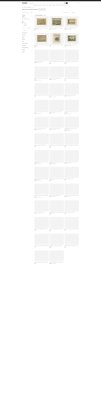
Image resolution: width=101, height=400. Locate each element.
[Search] (31, 12)
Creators (25, 7)
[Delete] (42, 15)
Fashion (57, 5)
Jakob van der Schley (29, 7)
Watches (53, 5)
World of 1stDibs (62, 5)
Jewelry (50, 5)
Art (47, 5)
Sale (67, 5)
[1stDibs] (24, 3)
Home (22, 7)
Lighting (44, 5)
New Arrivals (35, 5)
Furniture (40, 5)
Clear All (45, 15)
